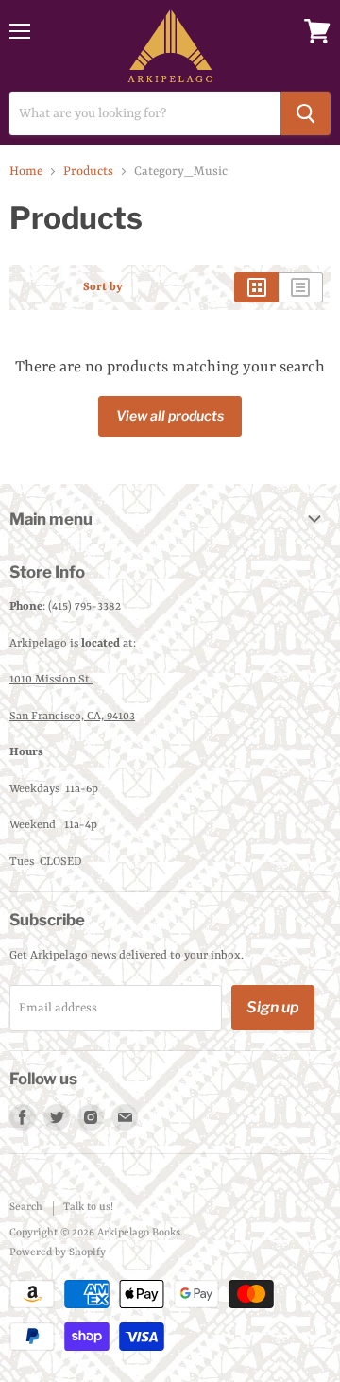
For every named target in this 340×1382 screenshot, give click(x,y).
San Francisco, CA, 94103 (72, 716)
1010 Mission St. (51, 679)
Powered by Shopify (57, 1253)
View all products (170, 415)
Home (25, 171)
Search (25, 1207)
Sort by (103, 287)
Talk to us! (88, 1207)
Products (88, 171)
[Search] (305, 113)
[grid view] (256, 287)
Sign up (272, 1007)
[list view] (301, 287)
